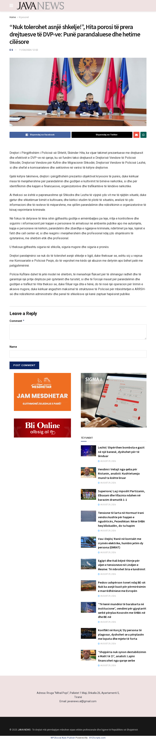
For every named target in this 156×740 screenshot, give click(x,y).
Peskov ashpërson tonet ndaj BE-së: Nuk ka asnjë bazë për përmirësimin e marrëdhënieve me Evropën (122, 586)
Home (13, 17)
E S (11, 49)
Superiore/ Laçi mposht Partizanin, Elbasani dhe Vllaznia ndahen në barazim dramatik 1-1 (121, 495)
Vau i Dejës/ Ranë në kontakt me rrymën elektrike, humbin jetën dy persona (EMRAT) (120, 543)
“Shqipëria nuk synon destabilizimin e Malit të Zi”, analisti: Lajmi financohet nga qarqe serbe (122, 656)
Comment (17, 321)
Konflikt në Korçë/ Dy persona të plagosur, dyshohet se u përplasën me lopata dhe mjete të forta (121, 634)
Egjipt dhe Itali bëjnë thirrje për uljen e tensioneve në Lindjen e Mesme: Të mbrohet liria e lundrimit (121, 565)
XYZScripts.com (97, 738)
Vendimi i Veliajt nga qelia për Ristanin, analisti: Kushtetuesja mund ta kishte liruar (119, 473)
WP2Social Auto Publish (63, 738)
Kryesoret (24, 17)
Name (13, 346)
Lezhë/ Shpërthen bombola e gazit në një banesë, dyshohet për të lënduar (121, 451)
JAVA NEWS (24, 729)
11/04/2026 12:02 (28, 49)
